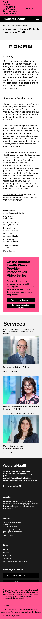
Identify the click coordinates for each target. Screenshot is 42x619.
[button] (38, 19)
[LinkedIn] (10, 46)
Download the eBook (13, 194)
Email (6, 605)
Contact (6, 549)
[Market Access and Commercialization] (21, 429)
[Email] (15, 46)
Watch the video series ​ (21, 300)
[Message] (20, 46)
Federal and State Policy (16, 367)
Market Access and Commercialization (13, 447)
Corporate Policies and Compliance (15, 561)
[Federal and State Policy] (21, 350)
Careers (6, 552)
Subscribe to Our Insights (17, 575)
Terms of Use (7, 558)
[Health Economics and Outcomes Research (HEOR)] (21, 390)
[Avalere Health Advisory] (14, 19)
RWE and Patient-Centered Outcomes (15, 25)
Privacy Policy (8, 555)
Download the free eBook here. (17, 98)
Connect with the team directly (21, 306)
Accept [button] (29, 616)
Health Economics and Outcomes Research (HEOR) (21, 408)
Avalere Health (12, 473)
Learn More (28, 8)
